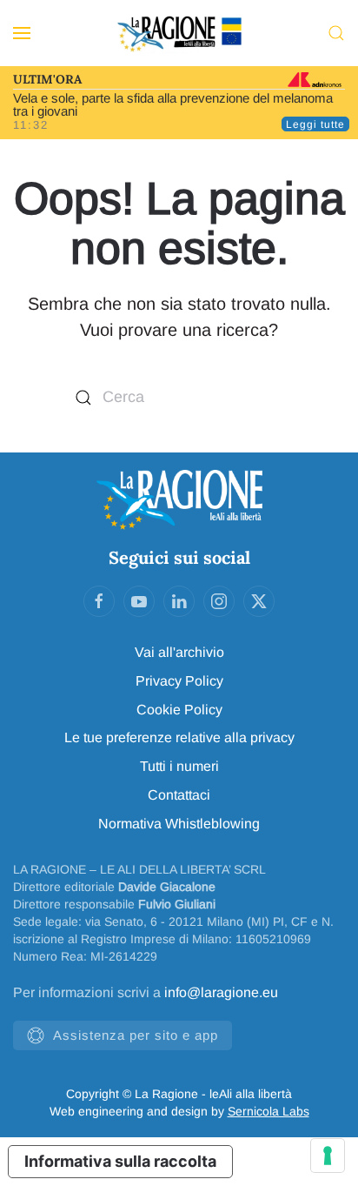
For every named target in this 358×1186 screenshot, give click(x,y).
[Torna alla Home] (179, 33)
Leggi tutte (315, 124)
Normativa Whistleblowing (179, 823)
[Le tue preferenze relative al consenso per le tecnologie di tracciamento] (327, 1155)
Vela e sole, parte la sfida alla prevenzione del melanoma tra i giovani (173, 104)
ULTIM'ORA (47, 79)
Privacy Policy (179, 680)
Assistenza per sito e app (135, 1035)
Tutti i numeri (179, 766)
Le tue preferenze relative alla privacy (179, 737)
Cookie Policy (179, 709)
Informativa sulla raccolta (120, 1161)
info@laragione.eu (221, 992)
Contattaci (179, 794)
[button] (21, 33)
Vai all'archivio (179, 652)
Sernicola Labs (268, 1111)
